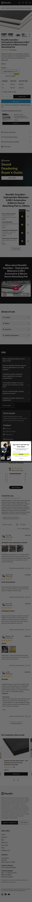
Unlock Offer (21, 454)
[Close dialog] (30, 442)
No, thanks (21, 458)
